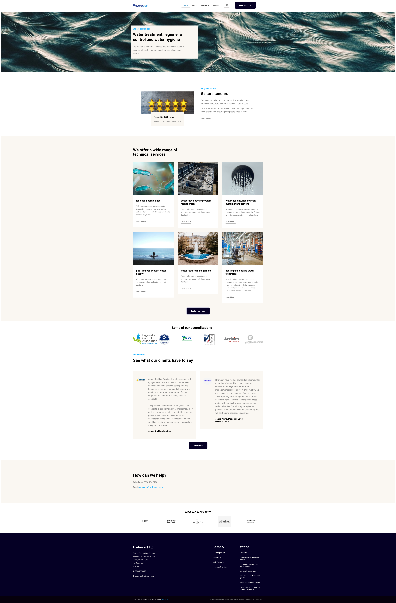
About (194, 5)
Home (186, 5)
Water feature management (250, 582)
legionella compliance (148, 201)
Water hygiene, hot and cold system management (250, 588)
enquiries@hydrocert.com (151, 487)
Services (204, 5)
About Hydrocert (219, 552)
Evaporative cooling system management (250, 565)
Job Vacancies (218, 562)
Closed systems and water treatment (249, 558)
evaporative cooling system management (196, 202)
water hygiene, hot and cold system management (241, 202)
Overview (243, 552)
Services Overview (220, 567)
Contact (216, 5)
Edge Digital (165, 599)
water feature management (196, 271)
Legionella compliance (248, 571)
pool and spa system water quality (151, 272)
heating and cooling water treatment (240, 272)
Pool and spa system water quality (250, 577)
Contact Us (217, 557)
